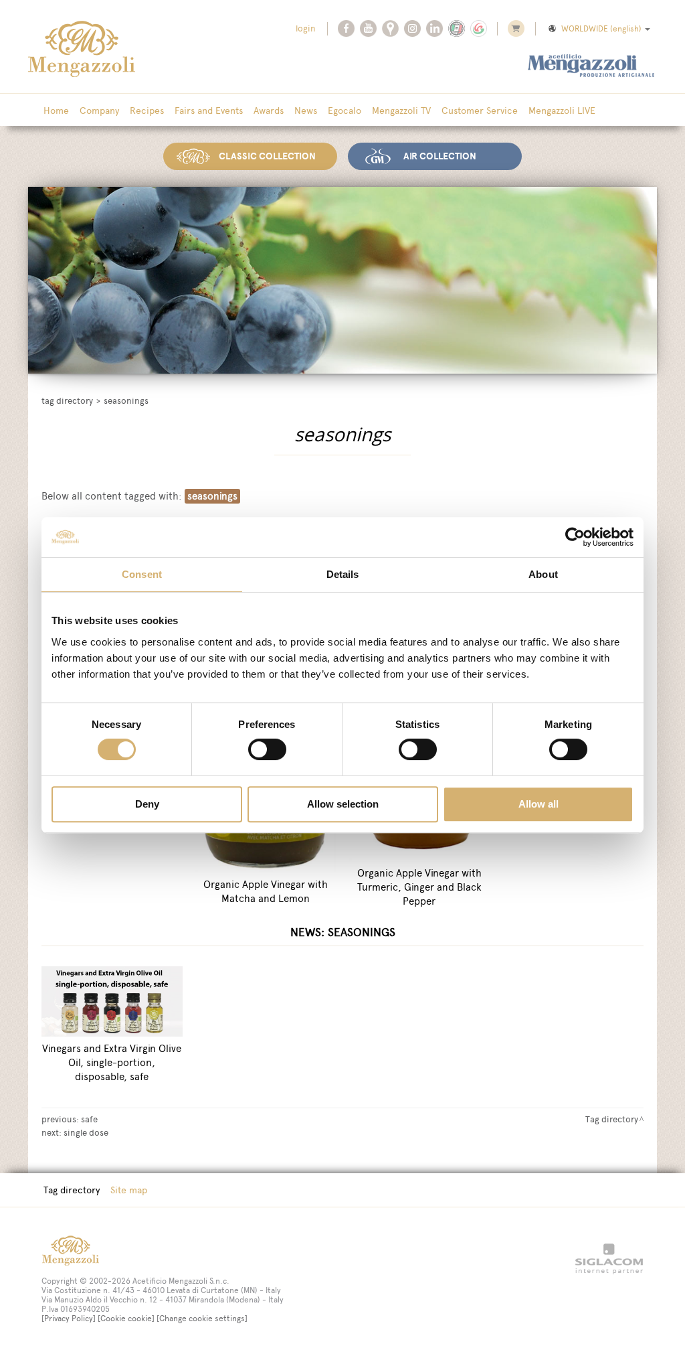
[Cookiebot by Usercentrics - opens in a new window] (574, 537)
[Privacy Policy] (68, 1318)
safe (89, 1119)
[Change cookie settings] (202, 1318)
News (305, 110)
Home (56, 110)
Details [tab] (342, 574)
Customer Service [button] (480, 110)
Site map (128, 1190)
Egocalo (344, 110)
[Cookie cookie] (126, 1318)
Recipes (147, 110)
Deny (147, 804)
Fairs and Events (209, 110)
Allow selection (343, 804)
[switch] (267, 749)
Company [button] (99, 110)
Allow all (538, 804)
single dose (86, 1132)
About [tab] (543, 574)
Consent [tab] (142, 574)
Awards (269, 110)
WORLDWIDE (601, 28)
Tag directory (67, 401)
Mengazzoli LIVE (561, 110)
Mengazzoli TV (401, 110)
